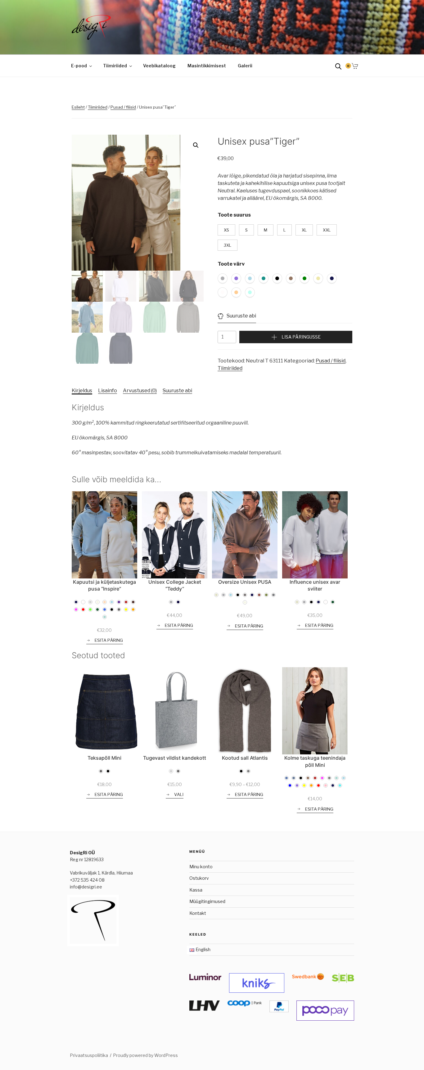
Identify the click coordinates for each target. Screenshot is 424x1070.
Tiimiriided (115, 65)
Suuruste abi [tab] (177, 390)
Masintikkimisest (206, 65)
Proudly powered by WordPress (145, 1055)
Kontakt (197, 913)
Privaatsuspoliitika (89, 1055)
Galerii (245, 65)
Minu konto (201, 866)
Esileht (78, 107)
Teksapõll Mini (104, 758)
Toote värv (231, 264)
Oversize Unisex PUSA (244, 582)
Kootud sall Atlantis (245, 758)
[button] (195, 145)
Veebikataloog (159, 65)
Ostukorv (199, 878)
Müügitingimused (207, 901)
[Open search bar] (338, 66)
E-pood (79, 65)
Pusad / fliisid (123, 107)
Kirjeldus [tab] (82, 390)
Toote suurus (234, 215)
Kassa (195, 889)
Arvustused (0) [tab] (140, 390)
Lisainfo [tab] (107, 390)
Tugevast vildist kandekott (174, 758)
